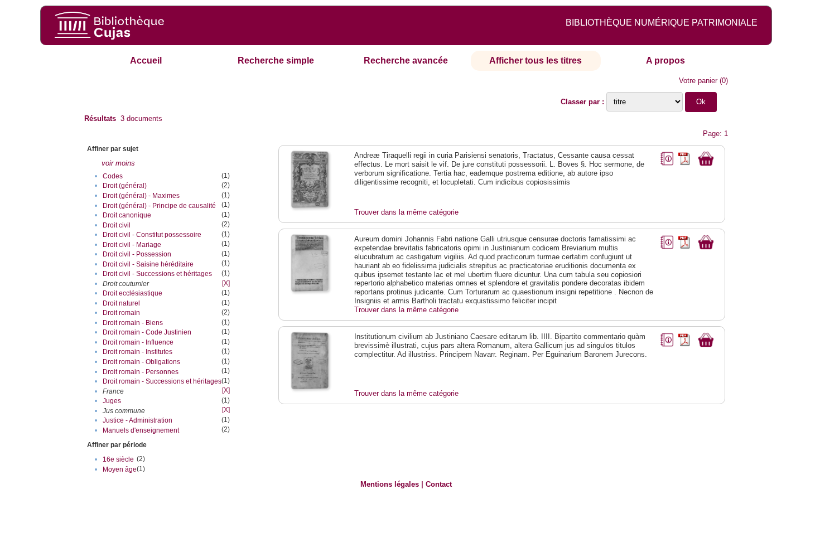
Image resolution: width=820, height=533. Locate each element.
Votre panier (698, 80)
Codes (113, 176)
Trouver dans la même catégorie (406, 212)
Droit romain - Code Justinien (147, 332)
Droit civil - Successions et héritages (157, 274)
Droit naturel (121, 303)
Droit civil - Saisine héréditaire (148, 264)
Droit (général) (125, 186)
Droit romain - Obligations (141, 362)
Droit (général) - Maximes (141, 196)
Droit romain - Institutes (137, 352)
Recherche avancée (406, 60)
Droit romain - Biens (133, 323)
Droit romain (121, 313)
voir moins (118, 163)
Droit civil (117, 225)
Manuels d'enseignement (141, 430)
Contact (439, 484)
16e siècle (118, 459)
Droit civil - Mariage (132, 245)
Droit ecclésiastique (132, 293)
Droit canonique (127, 215)
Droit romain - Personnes (141, 372)
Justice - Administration (137, 420)
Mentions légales (389, 484)
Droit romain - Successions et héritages (162, 381)
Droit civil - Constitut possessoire (152, 235)
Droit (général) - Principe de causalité (159, 206)
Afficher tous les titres (535, 60)
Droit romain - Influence (138, 342)
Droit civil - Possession (137, 254)
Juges (112, 401)
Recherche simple (276, 60)
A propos (665, 60)
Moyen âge (120, 469)
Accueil (146, 60)
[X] (226, 283)
